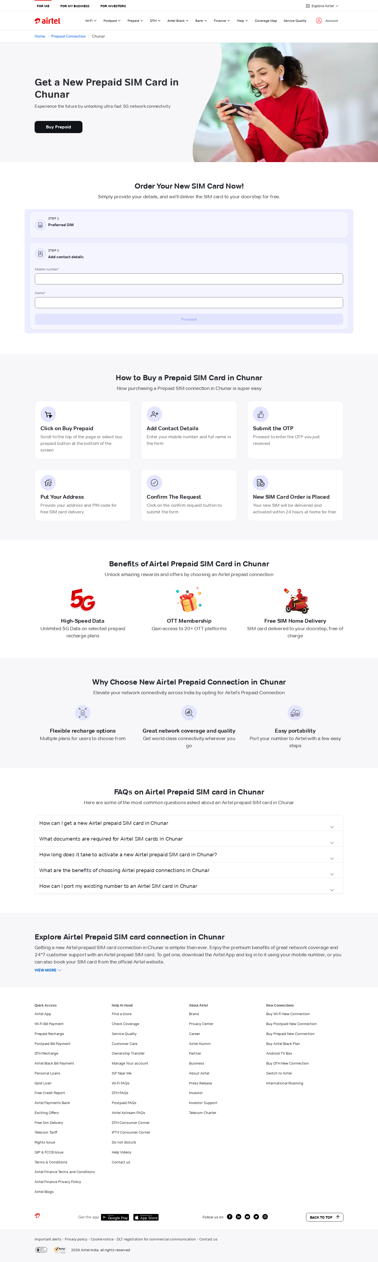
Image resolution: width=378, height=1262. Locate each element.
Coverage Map (266, 21)
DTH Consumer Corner (131, 1122)
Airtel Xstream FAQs (128, 1112)
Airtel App (43, 1014)
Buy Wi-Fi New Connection (288, 1014)
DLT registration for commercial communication (156, 1239)
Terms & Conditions (51, 1162)
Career (194, 1033)
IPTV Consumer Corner (131, 1132)
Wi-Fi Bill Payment (49, 1023)
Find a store (121, 1014)
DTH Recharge (46, 1053)
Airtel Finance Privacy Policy (58, 1181)
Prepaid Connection (68, 36)
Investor (196, 1093)
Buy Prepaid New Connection (290, 1033)
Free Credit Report (50, 1093)
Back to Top (321, 1217)
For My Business (74, 6)
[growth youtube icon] (247, 1216)
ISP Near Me (121, 1073)
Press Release (200, 1083)
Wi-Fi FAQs (121, 1083)
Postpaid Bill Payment (53, 1043)
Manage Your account (130, 1063)
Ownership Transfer (128, 1053)
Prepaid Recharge (49, 1033)
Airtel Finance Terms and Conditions (65, 1171)
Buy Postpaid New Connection (291, 1023)
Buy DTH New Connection (287, 1063)
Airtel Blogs (44, 1191)
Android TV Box (279, 1053)
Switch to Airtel (279, 1073)
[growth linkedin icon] (238, 1216)
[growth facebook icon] (229, 1216)
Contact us (121, 1162)
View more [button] (45, 970)
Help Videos (121, 1152)
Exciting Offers (47, 1112)
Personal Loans (47, 1073)
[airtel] (47, 20)
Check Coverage (125, 1023)
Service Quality (295, 21)
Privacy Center (201, 1023)
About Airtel (199, 1073)
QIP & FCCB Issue (49, 1152)
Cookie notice (102, 1239)
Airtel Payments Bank (52, 1102)
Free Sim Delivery (49, 1122)
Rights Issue (45, 1142)
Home (40, 36)
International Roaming (284, 1083)
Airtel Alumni (200, 1043)
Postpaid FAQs (124, 1102)
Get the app (88, 1217)
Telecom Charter (202, 1112)
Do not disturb (124, 1142)
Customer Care (124, 1043)
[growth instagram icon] (265, 1216)
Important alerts (48, 1239)
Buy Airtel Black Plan (283, 1043)
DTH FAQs (120, 1093)
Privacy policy (76, 1239)
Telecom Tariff (46, 1132)
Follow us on (213, 1217)
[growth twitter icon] (256, 1216)
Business (196, 1063)
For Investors (113, 6)
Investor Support (203, 1102)
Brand (194, 1014)
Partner (195, 1053)
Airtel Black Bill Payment (54, 1063)
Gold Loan (43, 1083)
